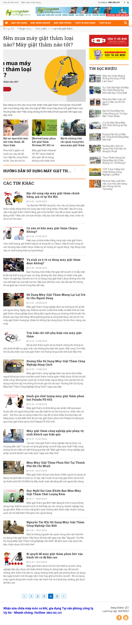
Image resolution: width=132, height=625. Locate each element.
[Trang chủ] (6, 23)
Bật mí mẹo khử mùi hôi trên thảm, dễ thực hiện (15, 142)
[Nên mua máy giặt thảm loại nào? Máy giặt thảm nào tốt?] (44, 76)
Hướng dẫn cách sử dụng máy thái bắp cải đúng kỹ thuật (114, 149)
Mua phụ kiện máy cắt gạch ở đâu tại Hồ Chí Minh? (114, 102)
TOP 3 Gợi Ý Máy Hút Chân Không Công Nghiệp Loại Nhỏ (113, 172)
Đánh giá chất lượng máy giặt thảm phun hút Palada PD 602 (55, 397)
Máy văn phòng (62, 23)
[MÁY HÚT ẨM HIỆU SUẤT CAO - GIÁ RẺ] (82, 11)
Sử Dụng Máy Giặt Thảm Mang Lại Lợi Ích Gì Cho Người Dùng (55, 296)
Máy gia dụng (12, 29)
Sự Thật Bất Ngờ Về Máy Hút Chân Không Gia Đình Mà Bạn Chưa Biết (115, 90)
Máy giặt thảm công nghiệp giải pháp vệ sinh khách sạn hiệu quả (55, 432)
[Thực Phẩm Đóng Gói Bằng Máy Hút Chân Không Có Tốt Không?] (95, 160)
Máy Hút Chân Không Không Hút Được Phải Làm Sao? (113, 79)
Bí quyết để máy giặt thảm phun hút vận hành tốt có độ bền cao (54, 555)
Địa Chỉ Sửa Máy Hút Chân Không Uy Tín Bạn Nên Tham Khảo (115, 114)
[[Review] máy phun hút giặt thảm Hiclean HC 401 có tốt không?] (44, 127)
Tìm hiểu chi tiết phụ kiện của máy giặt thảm (54, 334)
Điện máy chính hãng (31, 2)
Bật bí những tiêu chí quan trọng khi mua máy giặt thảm (72, 142)
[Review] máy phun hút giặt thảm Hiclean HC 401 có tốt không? (44, 143)
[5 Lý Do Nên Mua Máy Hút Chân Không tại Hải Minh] (95, 125)
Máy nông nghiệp (40, 23)
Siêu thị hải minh (11, 2)
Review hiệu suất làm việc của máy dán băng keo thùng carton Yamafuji (114, 185)
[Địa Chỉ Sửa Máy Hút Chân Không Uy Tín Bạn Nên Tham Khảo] (95, 113)
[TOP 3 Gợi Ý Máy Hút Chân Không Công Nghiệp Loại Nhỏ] (95, 172)
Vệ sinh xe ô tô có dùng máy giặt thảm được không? (53, 261)
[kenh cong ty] (109, 41)
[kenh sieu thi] (109, 54)
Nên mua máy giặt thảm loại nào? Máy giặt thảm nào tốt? (38, 41)
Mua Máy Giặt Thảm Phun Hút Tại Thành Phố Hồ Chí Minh (55, 464)
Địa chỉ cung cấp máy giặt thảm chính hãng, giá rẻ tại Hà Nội (53, 194)
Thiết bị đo (105, 23)
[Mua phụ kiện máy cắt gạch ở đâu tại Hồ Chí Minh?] (95, 102)
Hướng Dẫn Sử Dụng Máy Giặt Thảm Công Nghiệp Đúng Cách (55, 362)
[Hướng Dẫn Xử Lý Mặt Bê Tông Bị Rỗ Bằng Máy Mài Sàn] (95, 137)
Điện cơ (49, 29)
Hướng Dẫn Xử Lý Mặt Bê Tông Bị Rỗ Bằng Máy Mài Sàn (115, 137)
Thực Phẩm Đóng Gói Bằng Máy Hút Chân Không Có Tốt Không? (114, 160)
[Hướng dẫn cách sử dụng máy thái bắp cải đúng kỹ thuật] (95, 148)
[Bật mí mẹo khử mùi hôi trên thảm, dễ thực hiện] (16, 127)
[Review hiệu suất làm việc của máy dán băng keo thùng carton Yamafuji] (95, 183)
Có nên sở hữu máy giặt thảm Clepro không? (52, 229)
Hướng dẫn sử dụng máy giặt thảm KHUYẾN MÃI (51, 171)
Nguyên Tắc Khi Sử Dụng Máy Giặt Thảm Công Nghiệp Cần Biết (55, 523)
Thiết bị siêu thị (33, 29)
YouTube (126, 617)
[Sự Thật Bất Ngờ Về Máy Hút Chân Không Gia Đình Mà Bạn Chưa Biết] (95, 90)
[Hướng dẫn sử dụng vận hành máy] (17, 12)
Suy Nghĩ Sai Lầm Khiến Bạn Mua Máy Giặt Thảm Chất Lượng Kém (53, 492)
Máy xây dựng (19, 23)
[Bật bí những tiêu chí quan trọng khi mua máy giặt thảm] (73, 127)
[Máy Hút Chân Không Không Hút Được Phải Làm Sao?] (95, 78)
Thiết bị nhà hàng (85, 23)
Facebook (119, 617)
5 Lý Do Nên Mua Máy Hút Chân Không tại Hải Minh (114, 125)
